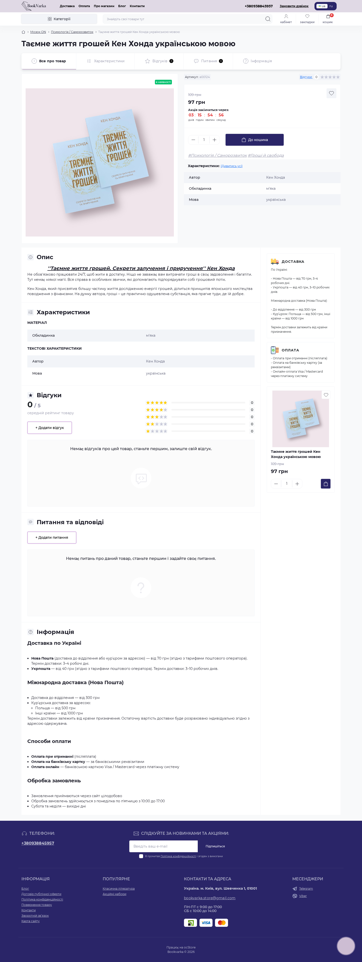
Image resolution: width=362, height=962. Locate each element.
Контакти (137, 6)
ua (323, 6)
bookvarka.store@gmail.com (210, 898)
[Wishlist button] (331, 93)
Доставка (67, 6)
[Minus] (193, 139)
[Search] (267, 19)
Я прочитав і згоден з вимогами (184, 856)
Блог (122, 6)
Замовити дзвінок (294, 6)
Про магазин (104, 6)
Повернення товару (36, 905)
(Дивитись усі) (232, 166)
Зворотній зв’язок (35, 915)
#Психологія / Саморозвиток (217, 155)
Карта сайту (30, 921)
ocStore (190, 947)
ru (331, 6)
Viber (303, 896)
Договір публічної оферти (41, 894)
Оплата (84, 6)
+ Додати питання (51, 537)
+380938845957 (37, 843)
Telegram (306, 888)
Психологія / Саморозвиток (72, 32)
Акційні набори (114, 894)
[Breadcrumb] (23, 32)
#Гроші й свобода (266, 155)
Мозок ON (38, 32)
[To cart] (325, 484)
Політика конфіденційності (178, 856)
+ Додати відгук (49, 428)
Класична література (119, 888)
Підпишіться (215, 846)
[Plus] (214, 139)
